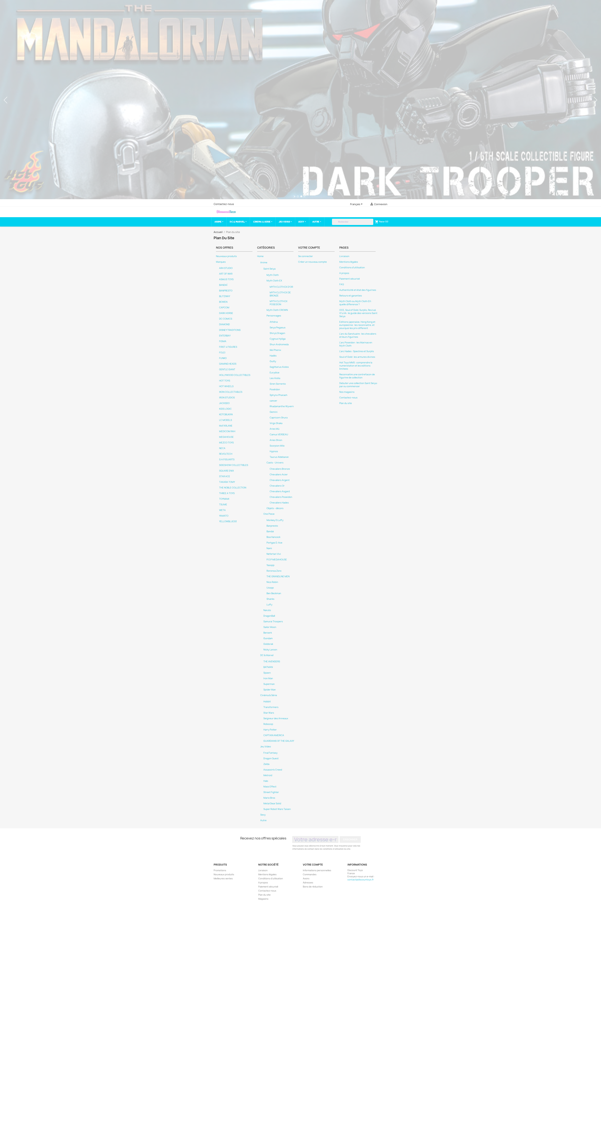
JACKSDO (224, 403)
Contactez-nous (224, 204)
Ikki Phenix (275, 350)
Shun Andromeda (279, 344)
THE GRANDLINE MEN (278, 576)
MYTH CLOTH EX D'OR (281, 286)
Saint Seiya (269, 268)
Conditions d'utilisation (352, 267)
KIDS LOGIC (225, 408)
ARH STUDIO (226, 268)
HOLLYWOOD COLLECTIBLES (234, 375)
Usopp (270, 587)
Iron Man (268, 678)
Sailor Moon (269, 627)
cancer (273, 400)
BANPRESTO (225, 290)
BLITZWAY (224, 296)
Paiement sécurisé (349, 278)
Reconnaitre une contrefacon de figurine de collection (357, 376)
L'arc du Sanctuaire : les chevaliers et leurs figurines (357, 335)
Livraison (344, 256)
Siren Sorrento (278, 383)
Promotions (220, 870)
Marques (221, 261)
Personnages (274, 315)
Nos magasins (346, 392)
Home (260, 256)
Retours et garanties (350, 295)
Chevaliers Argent (280, 480)
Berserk (267, 632)
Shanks (270, 599)
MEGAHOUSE (226, 437)
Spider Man (269, 689)
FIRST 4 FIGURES (228, 347)
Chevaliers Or (277, 485)
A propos (344, 273)
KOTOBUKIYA (226, 414)
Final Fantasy (270, 752)
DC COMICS (225, 318)
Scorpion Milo (277, 445)
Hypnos (274, 451)
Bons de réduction (313, 886)
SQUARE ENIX (226, 470)
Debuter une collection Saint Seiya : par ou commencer (358, 385)
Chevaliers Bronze (280, 468)
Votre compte (313, 864)
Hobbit (267, 701)
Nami (269, 548)
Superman (269, 684)
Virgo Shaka (276, 423)
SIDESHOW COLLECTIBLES (233, 465)
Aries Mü (274, 428)
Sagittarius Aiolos (279, 367)
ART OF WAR (225, 273)
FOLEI (222, 352)
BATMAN (268, 667)
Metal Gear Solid (272, 803)
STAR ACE (224, 476)
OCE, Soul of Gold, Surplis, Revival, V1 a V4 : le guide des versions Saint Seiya (358, 313)
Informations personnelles (317, 870)
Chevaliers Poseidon (281, 497)
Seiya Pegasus (277, 327)
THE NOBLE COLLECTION (232, 487)
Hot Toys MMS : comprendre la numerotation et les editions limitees (355, 365)
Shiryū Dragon (277, 333)
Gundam (268, 638)
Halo (265, 781)
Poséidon (275, 389)
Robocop (268, 724)
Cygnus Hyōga (277, 338)
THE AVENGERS (271, 661)
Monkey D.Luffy (275, 520)
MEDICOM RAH (227, 431)
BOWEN (223, 301)
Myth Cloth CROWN (277, 310)
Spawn (267, 672)
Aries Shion (276, 440)
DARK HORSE (226, 313)
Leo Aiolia (275, 378)
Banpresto (272, 525)
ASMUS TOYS (226, 279)
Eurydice (274, 372)
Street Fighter (271, 792)
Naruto (267, 610)
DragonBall (269, 615)
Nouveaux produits (226, 256)
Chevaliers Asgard (280, 491)
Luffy (269, 604)
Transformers (270, 707)
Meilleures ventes (223, 878)
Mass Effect (269, 786)
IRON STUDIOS (227, 397)
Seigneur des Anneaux (275, 718)
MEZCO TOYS (226, 442)
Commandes (309, 874)
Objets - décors (275, 508)
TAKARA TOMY (227, 482)
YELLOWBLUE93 (228, 521)
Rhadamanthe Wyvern (282, 406)
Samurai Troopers (273, 621)
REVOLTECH (225, 453)
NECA (222, 448)
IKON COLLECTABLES (230, 392)
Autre (263, 820)
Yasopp (270, 565)
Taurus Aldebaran (279, 457)
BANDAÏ (223, 285)
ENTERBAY (225, 335)
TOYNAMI (224, 498)
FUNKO (223, 358)
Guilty (273, 361)
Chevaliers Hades (279, 502)
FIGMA (222, 341)
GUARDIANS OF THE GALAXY (278, 741)
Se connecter (305, 256)
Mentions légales (348, 261)
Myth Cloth (273, 275)
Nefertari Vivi (274, 554)
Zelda (266, 764)
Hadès (273, 355)
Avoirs (306, 878)
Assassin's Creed (272, 769)
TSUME (223, 504)
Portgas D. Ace (274, 542)
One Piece (269, 513)
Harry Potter (270, 729)
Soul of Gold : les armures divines (357, 357)
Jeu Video (265, 746)
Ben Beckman (274, 593)
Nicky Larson (270, 649)
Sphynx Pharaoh (278, 395)
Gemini (273, 412)
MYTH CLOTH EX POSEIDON (278, 303)
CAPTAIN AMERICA (273, 735)
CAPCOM (224, 307)
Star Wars (268, 712)
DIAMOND (224, 324)
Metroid (267, 775)
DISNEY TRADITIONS (230, 330)
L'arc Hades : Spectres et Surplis (356, 351)
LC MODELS (225, 420)
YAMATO (223, 515)
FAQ (341, 284)
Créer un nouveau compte (312, 261)
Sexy (263, 814)
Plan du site (345, 403)
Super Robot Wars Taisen (277, 809)
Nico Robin (272, 582)
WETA (222, 510)
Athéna (274, 321)
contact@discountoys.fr (360, 879)
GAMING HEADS (227, 363)
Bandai (270, 531)
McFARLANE (225, 425)
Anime (263, 262)
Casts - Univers (275, 462)
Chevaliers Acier (279, 474)
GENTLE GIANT (227, 369)
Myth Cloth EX (274, 280)
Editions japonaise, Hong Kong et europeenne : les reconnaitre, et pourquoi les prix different (357, 325)
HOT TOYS (224, 380)
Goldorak (268, 644)
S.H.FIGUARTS (226, 459)
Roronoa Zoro (274, 570)
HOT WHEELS (226, 386)
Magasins (263, 898)
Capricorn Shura (279, 417)
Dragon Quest (271, 758)
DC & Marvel (266, 655)
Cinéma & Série (268, 695)
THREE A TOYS (227, 493)
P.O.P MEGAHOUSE (277, 559)
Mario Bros (269, 797)
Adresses (308, 882)
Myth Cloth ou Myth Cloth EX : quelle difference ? (355, 303)
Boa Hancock (273, 537)
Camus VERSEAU (279, 434)
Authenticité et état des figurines (357, 290)
